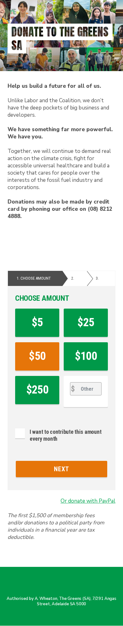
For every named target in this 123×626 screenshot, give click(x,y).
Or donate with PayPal (88, 501)
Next (61, 469)
